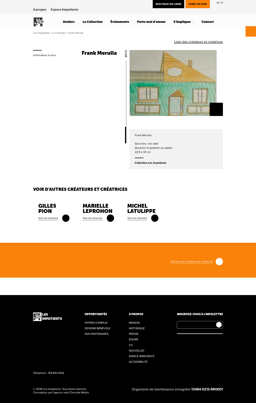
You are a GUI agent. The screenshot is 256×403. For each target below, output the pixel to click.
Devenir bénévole (97, 328)
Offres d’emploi (96, 323)
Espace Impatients (65, 10)
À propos (39, 10)
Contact (207, 22)
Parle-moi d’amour (151, 22)
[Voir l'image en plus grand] (216, 109)
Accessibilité (138, 362)
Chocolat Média (79, 392)
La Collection (93, 22)
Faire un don (198, 4)
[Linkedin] (203, 340)
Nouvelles (136, 350)
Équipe (133, 339)
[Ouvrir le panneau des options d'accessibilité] (251, 31)
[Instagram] (187, 340)
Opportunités (96, 314)
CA (131, 345)
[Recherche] (222, 21)
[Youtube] (195, 340)
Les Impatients (41, 33)
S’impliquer (182, 22)
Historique (137, 328)
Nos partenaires (96, 334)
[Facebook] (179, 340)
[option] (218, 3)
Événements (119, 22)
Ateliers (69, 22)
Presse (133, 334)
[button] (128, 42)
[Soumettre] (219, 324)
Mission (134, 323)
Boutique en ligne (168, 4)
